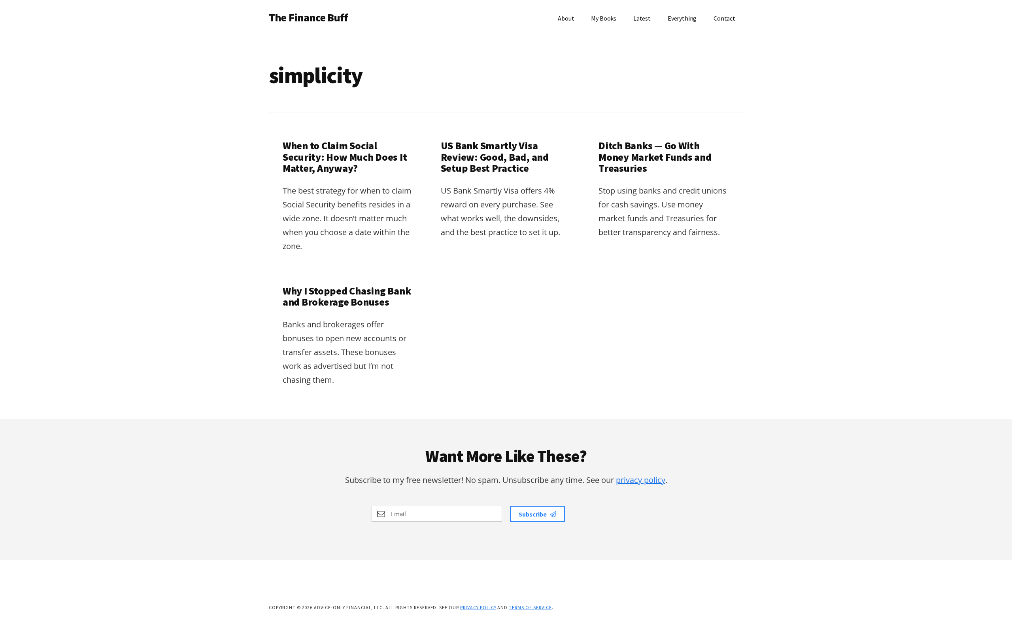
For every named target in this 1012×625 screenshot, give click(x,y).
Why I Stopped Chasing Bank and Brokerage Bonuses (347, 296)
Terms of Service (530, 607)
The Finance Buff (308, 17)
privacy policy (640, 480)
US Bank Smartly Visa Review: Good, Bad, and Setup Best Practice (495, 157)
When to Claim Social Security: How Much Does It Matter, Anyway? (345, 157)
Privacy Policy (478, 607)
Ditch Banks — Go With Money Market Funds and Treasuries (655, 157)
